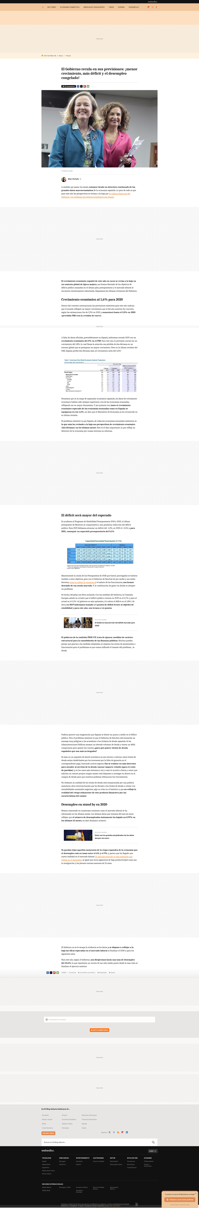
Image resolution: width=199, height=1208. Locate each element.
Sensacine (79, 1161)
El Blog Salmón (148, 1161)
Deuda (112, 972)
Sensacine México (82, 1187)
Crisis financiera (47, 1128)
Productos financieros (89, 1119)
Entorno (64, 1115)
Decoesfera (131, 1164)
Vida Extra (62, 1164)
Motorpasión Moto (116, 1164)
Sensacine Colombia (79, 1191)
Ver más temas (48, 1133)
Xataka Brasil (46, 1190)
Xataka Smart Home (48, 1170)
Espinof (78, 1164)
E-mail (88, 86)
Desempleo (134, 7)
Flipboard (148, 7)
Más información (115, 1206)
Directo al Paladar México (98, 1188)
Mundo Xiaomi (46, 1174)
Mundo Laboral (47, 1119)
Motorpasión (114, 1161)
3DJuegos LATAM (65, 1187)
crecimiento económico (87, 972)
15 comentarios (70, 86)
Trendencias (131, 1161)
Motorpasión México (114, 1188)
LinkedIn (127, 1132)
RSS (118, 1132)
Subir (151, 1151)
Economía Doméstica (69, 1119)
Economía (72, 972)
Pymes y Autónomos (148, 1165)
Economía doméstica (69, 7)
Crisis (111, 7)
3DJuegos (62, 1161)
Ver (100, 1030)
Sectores (51, 7)
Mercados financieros (94, 7)
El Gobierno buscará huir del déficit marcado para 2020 (115, 624)
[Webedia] (153, 1)
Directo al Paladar (98, 1161)
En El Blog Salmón (100, 620)
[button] (74, 178)
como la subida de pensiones (82, 582)
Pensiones (65, 1128)
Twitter (152, 7)
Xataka (44, 1161)
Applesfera (45, 1167)
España (121, 7)
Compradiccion (132, 1167)
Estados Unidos (67, 1124)
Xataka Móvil (46, 1164)
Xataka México (46, 1187)
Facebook (156, 7)
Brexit (44, 1124)
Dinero (61, 56)
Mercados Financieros (89, 1115)
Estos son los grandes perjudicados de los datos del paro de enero (114, 836)
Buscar (153, 1142)
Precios (68, 56)
